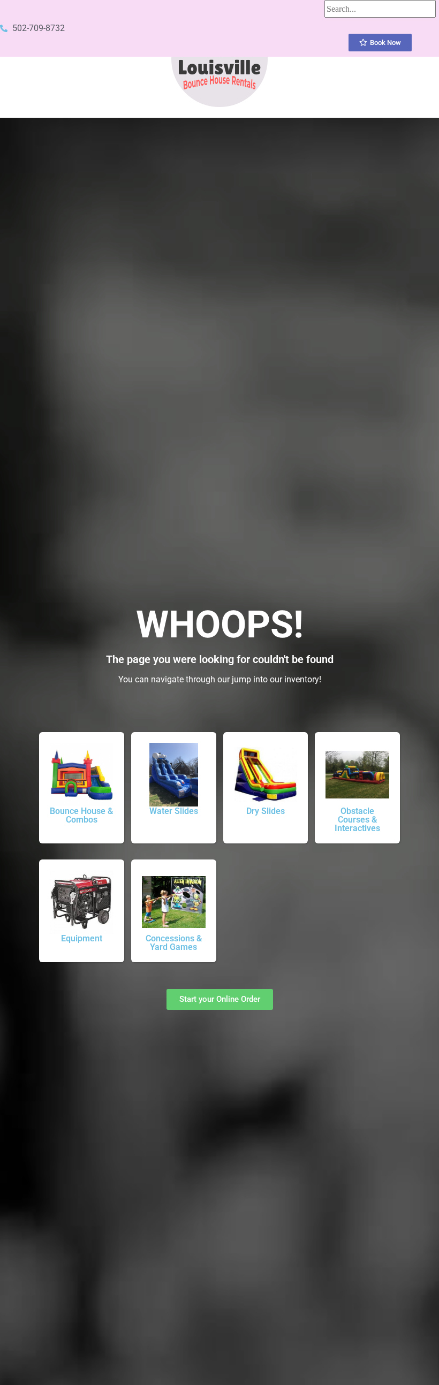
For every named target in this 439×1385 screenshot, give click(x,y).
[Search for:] (380, 8)
